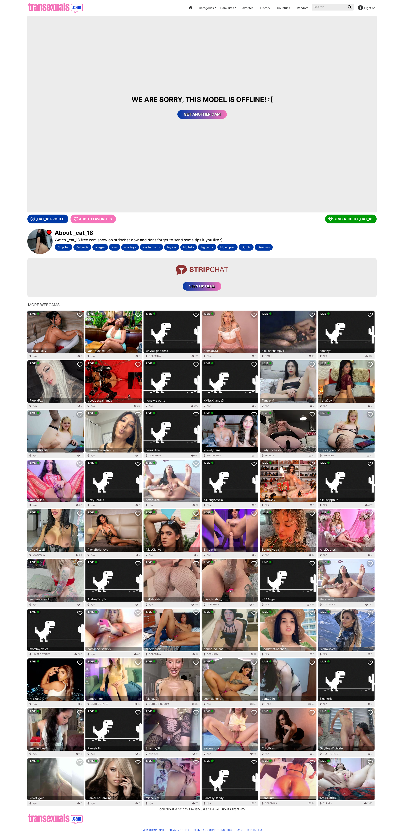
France (269, 455)
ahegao (100, 247)
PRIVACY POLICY (179, 830)
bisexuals (264, 247)
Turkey (327, 803)
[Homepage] (55, 8)
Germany (328, 455)
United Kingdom (159, 703)
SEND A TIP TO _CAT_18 (353, 219)
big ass (171, 247)
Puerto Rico (330, 753)
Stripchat (63, 247)
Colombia (82, 247)
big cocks (207, 247)
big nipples (227, 247)
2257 (240, 830)
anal (114, 247)
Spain (268, 356)
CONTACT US (255, 830)
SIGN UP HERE (202, 286)
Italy (268, 703)
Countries (283, 8)
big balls (188, 247)
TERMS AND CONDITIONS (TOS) (213, 830)
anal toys (130, 247)
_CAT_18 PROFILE (50, 219)
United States (41, 654)
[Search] (350, 7)
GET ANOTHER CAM (202, 114)
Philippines (214, 455)
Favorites (247, 8)
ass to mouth (151, 247)
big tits (246, 247)
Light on (369, 8)
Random (302, 8)
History (265, 8)
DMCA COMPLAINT (152, 830)
